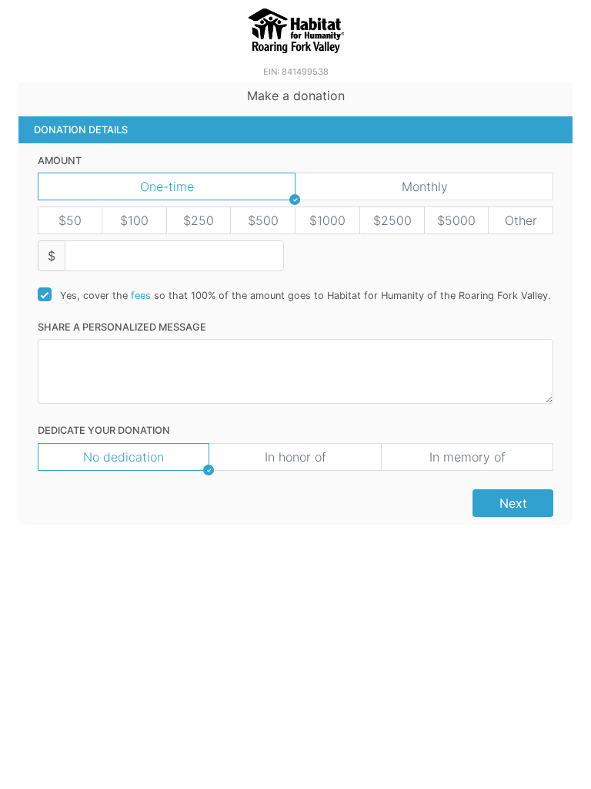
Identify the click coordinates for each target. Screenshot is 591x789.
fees (141, 295)
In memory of (467, 457)
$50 (70, 220)
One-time (167, 186)
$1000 (327, 220)
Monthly (425, 186)
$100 (134, 220)
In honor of (295, 457)
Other (521, 220)
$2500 (392, 220)
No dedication (123, 457)
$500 (263, 220)
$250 (198, 220)
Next (513, 503)
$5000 (456, 220)
